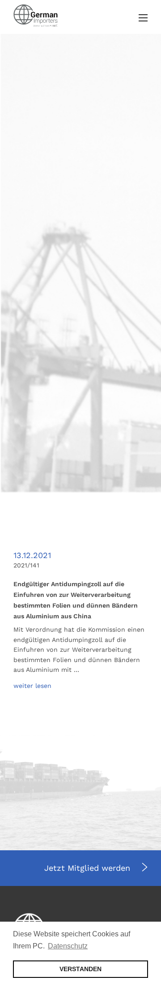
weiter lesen (32, 685)
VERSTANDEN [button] (80, 969)
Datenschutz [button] (68, 946)
